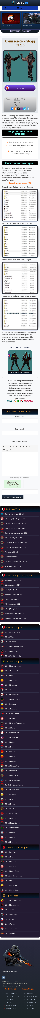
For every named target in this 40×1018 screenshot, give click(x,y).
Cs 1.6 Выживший (29, 1002)
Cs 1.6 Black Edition (30, 996)
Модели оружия (11, 1008)
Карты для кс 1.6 (11, 993)
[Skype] (24, 108)
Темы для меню (11, 1005)
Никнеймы (9, 999)
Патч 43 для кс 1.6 (12, 996)
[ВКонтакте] (12, 108)
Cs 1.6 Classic (28, 993)
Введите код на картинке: (19, 478)
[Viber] (21, 108)
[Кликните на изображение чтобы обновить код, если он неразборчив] (12, 487)
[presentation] (3, 446)
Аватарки (9, 1002)
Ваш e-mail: (19, 429)
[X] (18, 108)
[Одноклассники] (15, 108)
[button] (3, 446)
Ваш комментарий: (19, 441)
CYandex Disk (20, 87)
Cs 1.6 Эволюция (29, 999)
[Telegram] (28, 108)
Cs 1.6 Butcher (28, 1005)
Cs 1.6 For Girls (28, 1008)
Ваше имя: (19, 417)
